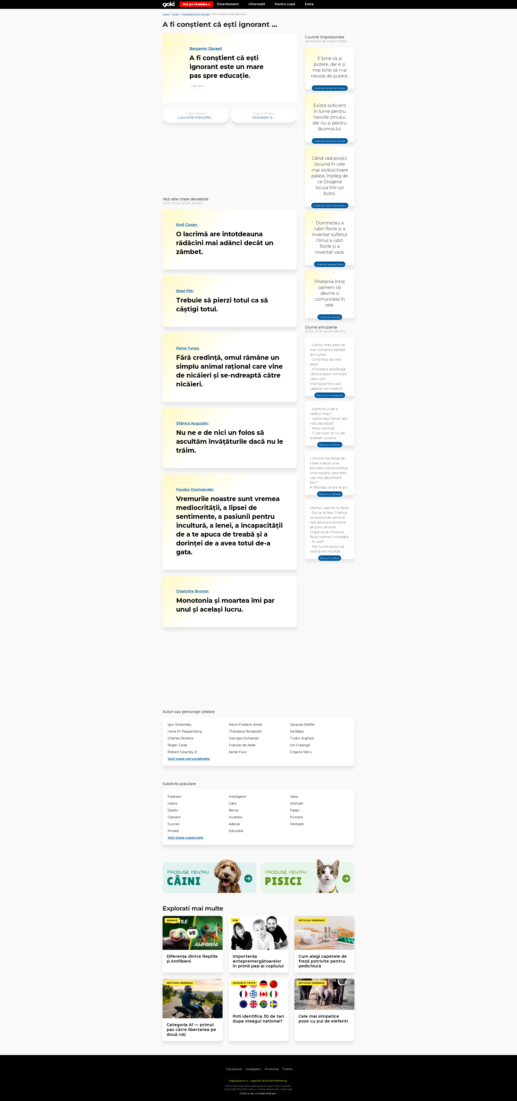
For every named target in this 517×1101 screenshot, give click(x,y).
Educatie (197, 85)
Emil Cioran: (187, 225)
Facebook (234, 1069)
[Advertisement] (230, 161)
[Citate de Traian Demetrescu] (329, 209)
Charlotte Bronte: (192, 591)
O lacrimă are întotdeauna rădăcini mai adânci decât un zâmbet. (224, 243)
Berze (234, 810)
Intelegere (237, 797)
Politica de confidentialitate (258, 1093)
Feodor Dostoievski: (195, 489)
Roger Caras (177, 745)
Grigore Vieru (301, 752)
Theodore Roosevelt (245, 731)
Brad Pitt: (185, 291)
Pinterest (272, 1069)
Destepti (297, 824)
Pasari (294, 810)
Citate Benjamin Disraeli (195, 14)
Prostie (173, 831)
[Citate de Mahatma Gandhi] (330, 91)
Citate (175, 14)
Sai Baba (297, 731)
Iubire (172, 803)
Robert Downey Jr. (183, 752)
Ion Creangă (300, 745)
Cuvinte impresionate (324, 37)
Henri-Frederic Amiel (245, 724)
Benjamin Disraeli (205, 48)
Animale (296, 803)
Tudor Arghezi (302, 738)
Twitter (287, 1069)
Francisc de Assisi (242, 745)
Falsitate (174, 797)
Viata (294, 797)
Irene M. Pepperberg (185, 731)
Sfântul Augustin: (192, 423)
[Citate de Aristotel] (329, 320)
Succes (173, 824)
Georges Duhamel (244, 738)
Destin (173, 810)
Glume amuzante (321, 327)
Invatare (235, 817)
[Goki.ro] (169, 4)
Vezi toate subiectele (185, 838)
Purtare (296, 817)
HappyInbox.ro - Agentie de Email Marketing (258, 1080)
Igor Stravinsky (179, 724)
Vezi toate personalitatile (189, 759)
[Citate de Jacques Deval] (329, 268)
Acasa (166, 14)
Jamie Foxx (238, 752)
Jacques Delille (302, 724)
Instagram (253, 1069)
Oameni (174, 817)
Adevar (234, 824)
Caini (232, 803)
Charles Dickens (180, 738)
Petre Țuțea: (188, 348)
